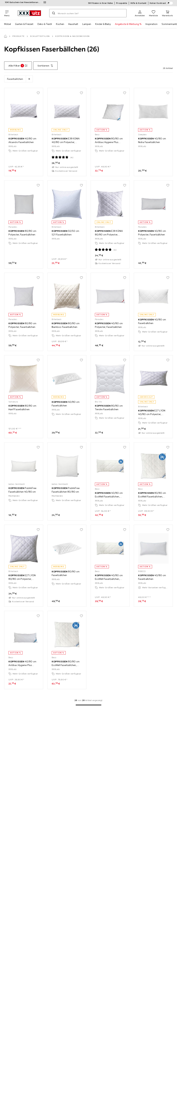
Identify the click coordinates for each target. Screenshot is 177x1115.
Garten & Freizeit (24, 24)
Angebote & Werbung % (128, 24)
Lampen (86, 24)
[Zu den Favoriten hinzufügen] (38, 92)
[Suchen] (53, 13)
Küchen (60, 24)
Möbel (7, 24)
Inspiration (151, 24)
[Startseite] (5, 36)
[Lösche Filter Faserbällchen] (29, 78)
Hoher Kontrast (158, 3)
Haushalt (73, 24)
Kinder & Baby (103, 24)
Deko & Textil (45, 24)
